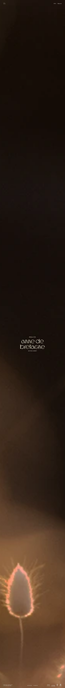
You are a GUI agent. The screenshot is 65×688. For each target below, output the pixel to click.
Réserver (60, 3)
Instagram (29, 685)
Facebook (35, 685)
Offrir (55, 3)
